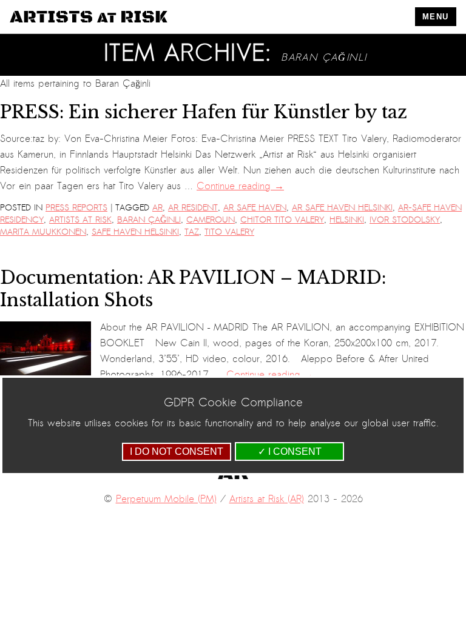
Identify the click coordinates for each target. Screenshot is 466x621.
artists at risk (80, 219)
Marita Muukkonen (43, 232)
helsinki (346, 219)
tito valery (229, 232)
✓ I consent (290, 451)
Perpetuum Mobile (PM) (166, 499)
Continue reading (240, 186)
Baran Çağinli (149, 219)
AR (157, 207)
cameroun (210, 219)
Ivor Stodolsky (405, 219)
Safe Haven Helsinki (135, 232)
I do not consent (176, 451)
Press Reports (76, 207)
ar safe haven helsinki (342, 207)
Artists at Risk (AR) (266, 499)
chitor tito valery (282, 219)
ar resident (193, 207)
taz (191, 232)
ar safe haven (254, 207)
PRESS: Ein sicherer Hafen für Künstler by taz (203, 112)
